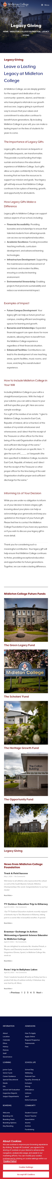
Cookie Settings (26, 1167)
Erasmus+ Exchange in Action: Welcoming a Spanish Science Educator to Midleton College (26, 935)
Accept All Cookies (26, 1174)
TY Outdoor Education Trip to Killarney (26, 904)
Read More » (8, 895)
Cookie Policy (10, 1161)
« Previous (15, 992)
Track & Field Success (16, 873)
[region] (26, 1156)
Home (5, 31)
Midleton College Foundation (25, 31)
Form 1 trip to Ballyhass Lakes (20, 969)
